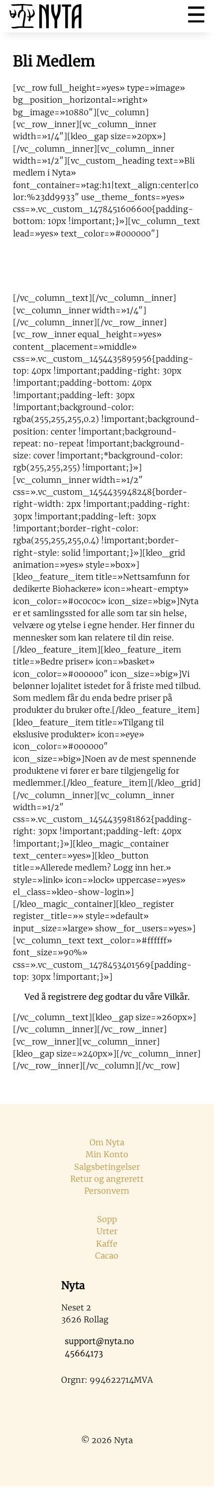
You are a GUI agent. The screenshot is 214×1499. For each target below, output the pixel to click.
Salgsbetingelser (107, 1167)
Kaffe (106, 1244)
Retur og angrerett (107, 1179)
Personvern (106, 1191)
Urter (107, 1231)
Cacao (106, 1256)
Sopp (107, 1219)
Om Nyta (107, 1142)
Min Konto (107, 1154)
